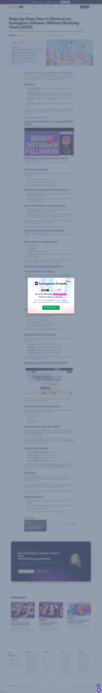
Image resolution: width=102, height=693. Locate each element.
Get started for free (50, 307)
